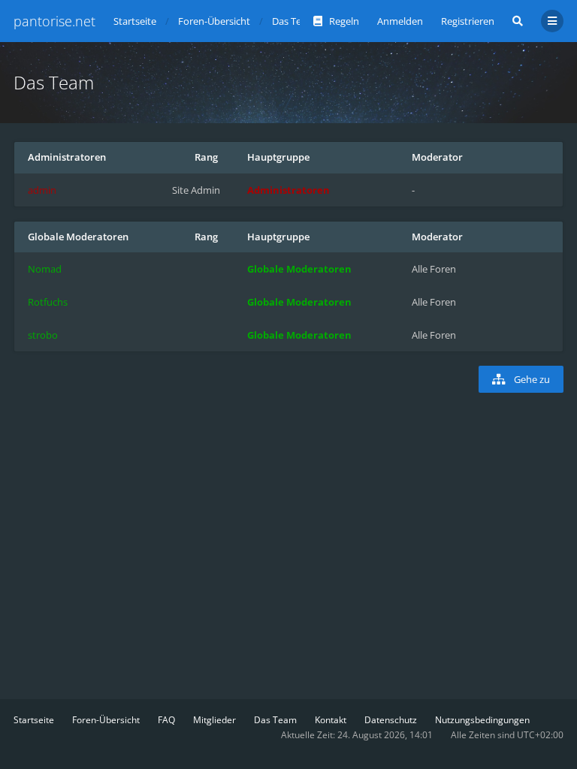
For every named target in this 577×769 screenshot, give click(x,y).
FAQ (166, 719)
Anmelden (400, 21)
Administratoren (67, 157)
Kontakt (330, 719)
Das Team (275, 719)
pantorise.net (54, 21)
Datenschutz (390, 719)
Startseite (34, 719)
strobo (43, 335)
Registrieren (467, 21)
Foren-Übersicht (106, 719)
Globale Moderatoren (78, 236)
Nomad (45, 269)
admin (42, 190)
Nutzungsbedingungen (482, 719)
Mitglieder (214, 719)
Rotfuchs (48, 302)
